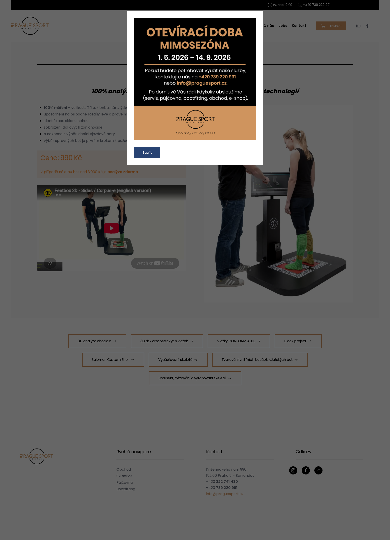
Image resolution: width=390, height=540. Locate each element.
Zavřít (147, 152)
